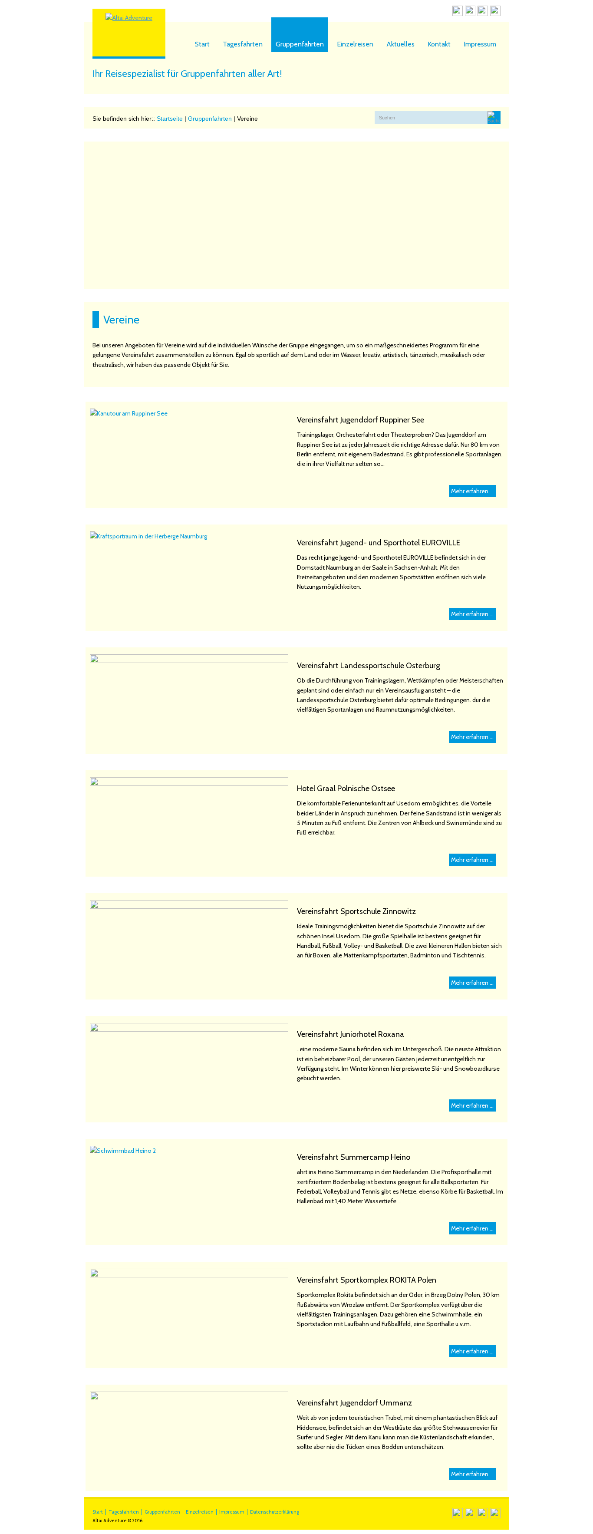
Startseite (170, 118)
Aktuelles (400, 44)
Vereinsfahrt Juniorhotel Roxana (350, 1034)
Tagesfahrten (243, 44)
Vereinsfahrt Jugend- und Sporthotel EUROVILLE (378, 543)
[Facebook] (470, 12)
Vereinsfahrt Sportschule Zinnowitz (356, 911)
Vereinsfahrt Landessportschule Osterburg (368, 665)
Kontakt (439, 44)
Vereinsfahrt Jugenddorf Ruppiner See (360, 420)
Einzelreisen (355, 44)
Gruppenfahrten (300, 44)
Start (202, 44)
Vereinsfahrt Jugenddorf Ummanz (354, 1403)
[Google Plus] (483, 12)
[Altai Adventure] (128, 18)
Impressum (480, 44)
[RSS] (457, 12)
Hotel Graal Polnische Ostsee (346, 788)
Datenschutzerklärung (274, 1512)
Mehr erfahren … (472, 491)
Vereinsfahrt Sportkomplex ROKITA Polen (366, 1280)
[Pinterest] (495, 12)
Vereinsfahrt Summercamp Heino (353, 1157)
